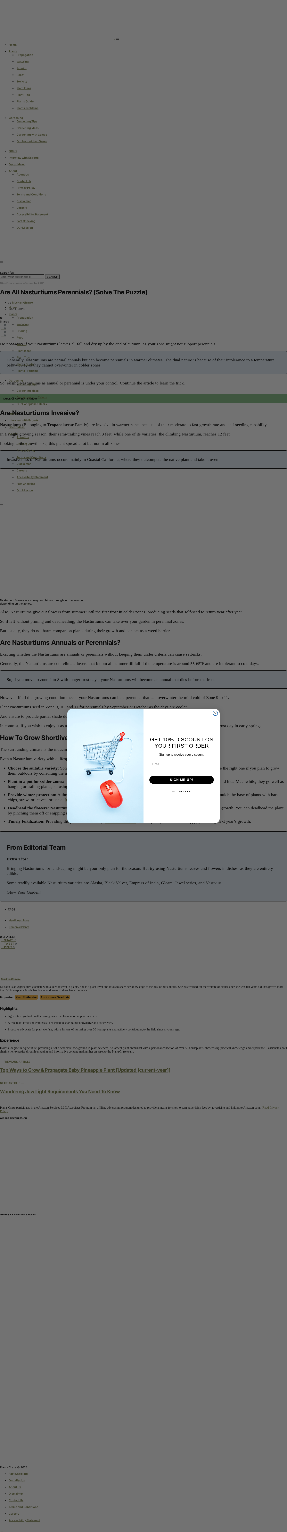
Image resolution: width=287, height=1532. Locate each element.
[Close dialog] (215, 713)
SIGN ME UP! (181, 779)
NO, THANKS (181, 791)
